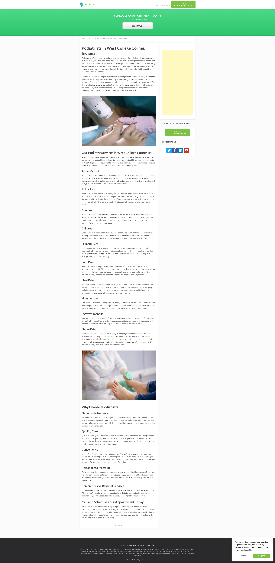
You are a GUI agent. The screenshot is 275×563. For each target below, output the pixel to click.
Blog (161, 5)
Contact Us (167, 5)
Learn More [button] (248, 550)
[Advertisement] (177, 82)
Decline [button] (244, 556)
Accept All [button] (261, 556)
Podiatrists (118, 526)
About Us (129, 545)
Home (157, 5)
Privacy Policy (150, 545)
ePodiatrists (131, 560)
